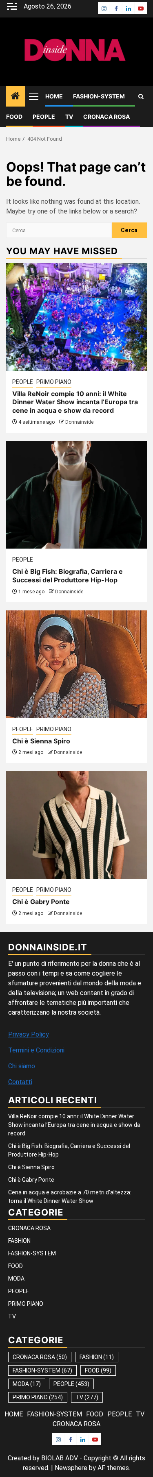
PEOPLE (44, 116)
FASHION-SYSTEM (99, 96)
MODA (16, 1278)
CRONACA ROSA (106, 116)
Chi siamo (21, 1066)
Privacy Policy (28, 1034)
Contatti (20, 1082)
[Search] (141, 97)
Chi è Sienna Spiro (41, 741)
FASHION (19, 1240)
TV (69, 116)
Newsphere (71, 1468)
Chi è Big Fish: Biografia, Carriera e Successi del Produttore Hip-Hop (67, 575)
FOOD (14, 116)
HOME (54, 96)
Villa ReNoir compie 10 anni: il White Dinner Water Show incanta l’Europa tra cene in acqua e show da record (75, 402)
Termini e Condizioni (36, 1050)
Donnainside (79, 422)
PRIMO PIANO (53, 382)
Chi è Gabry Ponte (41, 902)
